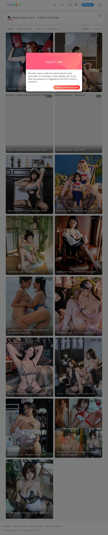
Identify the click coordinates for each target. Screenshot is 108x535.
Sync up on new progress (66, 87)
